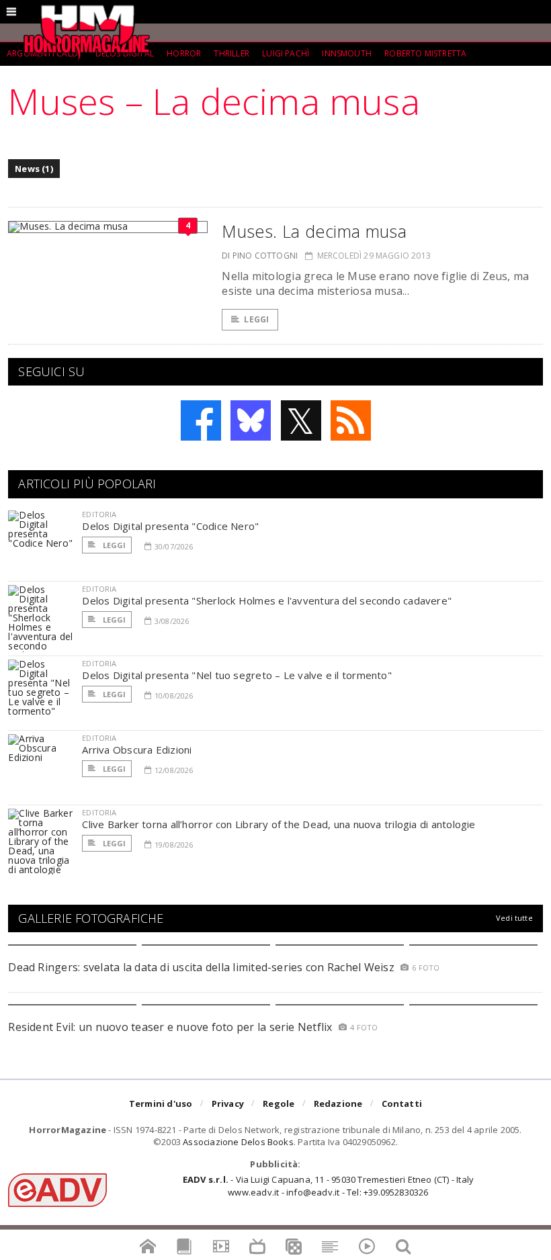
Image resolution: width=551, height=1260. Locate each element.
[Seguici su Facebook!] (201, 420)
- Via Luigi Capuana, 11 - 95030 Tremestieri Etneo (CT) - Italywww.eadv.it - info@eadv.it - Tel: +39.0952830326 (328, 1185)
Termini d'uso (161, 1103)
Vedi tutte (514, 918)
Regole (278, 1103)
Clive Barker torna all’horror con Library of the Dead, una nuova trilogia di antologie (278, 824)
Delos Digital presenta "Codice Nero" (170, 526)
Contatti (402, 1103)
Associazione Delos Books (238, 1142)
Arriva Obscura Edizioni (137, 749)
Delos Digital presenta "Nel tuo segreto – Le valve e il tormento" (237, 675)
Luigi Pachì (285, 53)
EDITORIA (99, 514)
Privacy (228, 1103)
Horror (184, 53)
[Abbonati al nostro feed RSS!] (351, 420)
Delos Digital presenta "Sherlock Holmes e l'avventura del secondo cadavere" (267, 600)
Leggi (256, 319)
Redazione (338, 1103)
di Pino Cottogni (260, 255)
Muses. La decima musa (314, 231)
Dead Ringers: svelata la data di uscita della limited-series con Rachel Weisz (201, 967)
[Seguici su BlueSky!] (250, 420)
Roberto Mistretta (425, 53)
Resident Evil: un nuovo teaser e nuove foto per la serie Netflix (171, 1027)
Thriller (231, 53)
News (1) (34, 169)
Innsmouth (347, 53)
